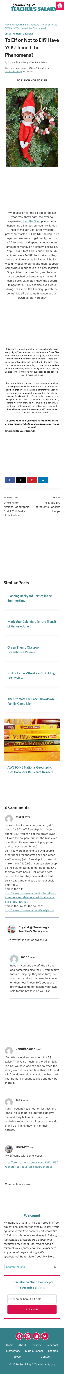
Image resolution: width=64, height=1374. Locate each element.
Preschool (52, 1345)
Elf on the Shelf (30, 221)
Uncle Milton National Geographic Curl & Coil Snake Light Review (16, 506)
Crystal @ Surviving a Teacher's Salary (27, 62)
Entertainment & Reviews (19, 34)
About (22, 1345)
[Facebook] (19, 1336)
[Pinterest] (36, 1336)
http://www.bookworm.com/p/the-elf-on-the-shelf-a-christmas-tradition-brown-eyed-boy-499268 (30, 897)
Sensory (36, 1345)
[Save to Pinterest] (32, 480)
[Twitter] (44, 1336)
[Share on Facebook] (10, 480)
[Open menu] (7, 7)
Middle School (34, 1350)
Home (10, 1345)
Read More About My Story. (37, 1256)
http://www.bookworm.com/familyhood (29, 910)
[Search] (54, 1267)
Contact (45, 1356)
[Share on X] (21, 480)
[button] (60, 6)
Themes (53, 1350)
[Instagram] (28, 1336)
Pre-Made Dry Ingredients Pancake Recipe (47, 504)
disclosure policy (13, 71)
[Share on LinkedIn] (43, 480)
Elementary (13, 1350)
